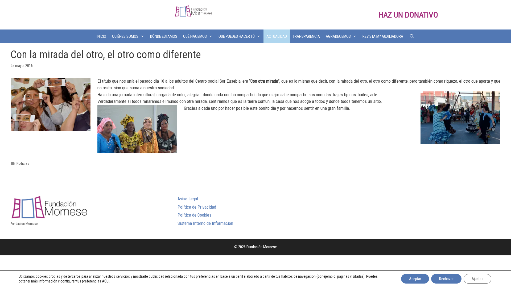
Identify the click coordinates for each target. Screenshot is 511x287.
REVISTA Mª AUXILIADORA (382, 36)
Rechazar (446, 279)
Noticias (23, 163)
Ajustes (477, 279)
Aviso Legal (188, 198)
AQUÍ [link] (105, 281)
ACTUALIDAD (276, 36)
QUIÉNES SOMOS (125, 36)
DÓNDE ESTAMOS (163, 36)
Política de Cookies (194, 215)
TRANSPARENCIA (306, 36)
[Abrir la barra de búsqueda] (411, 36)
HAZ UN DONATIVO (408, 14)
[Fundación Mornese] (193, 10)
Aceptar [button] (415, 279)
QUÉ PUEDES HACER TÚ (237, 36)
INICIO (101, 36)
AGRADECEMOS (338, 36)
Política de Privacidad (197, 207)
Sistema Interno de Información (205, 223)
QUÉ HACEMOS (195, 36)
